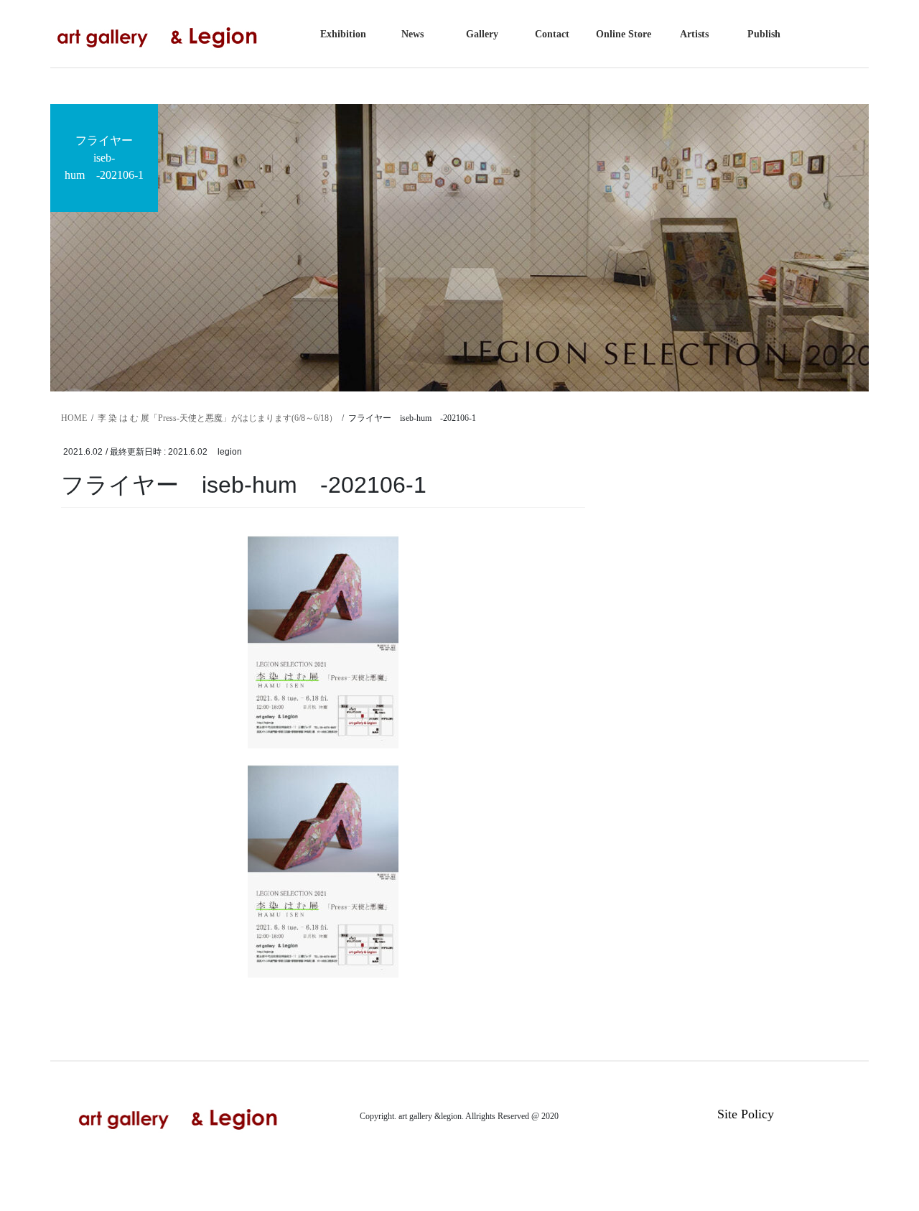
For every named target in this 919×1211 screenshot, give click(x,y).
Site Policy (745, 1114)
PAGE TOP (883, 1161)
